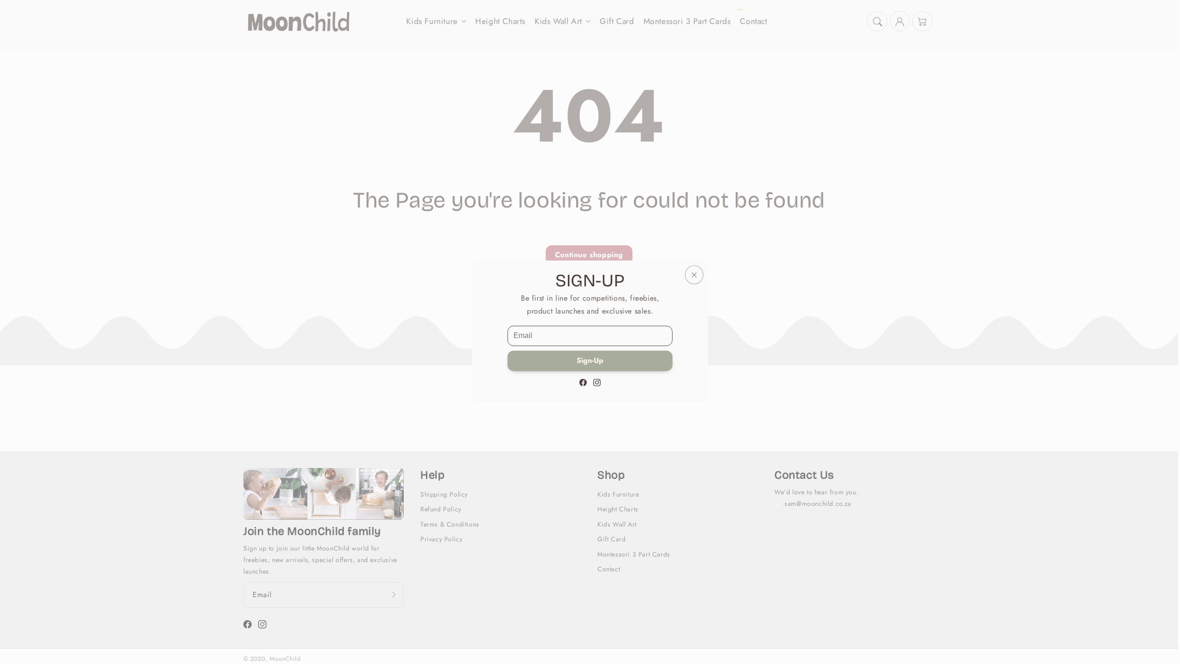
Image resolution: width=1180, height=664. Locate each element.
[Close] (694, 274)
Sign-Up (590, 361)
